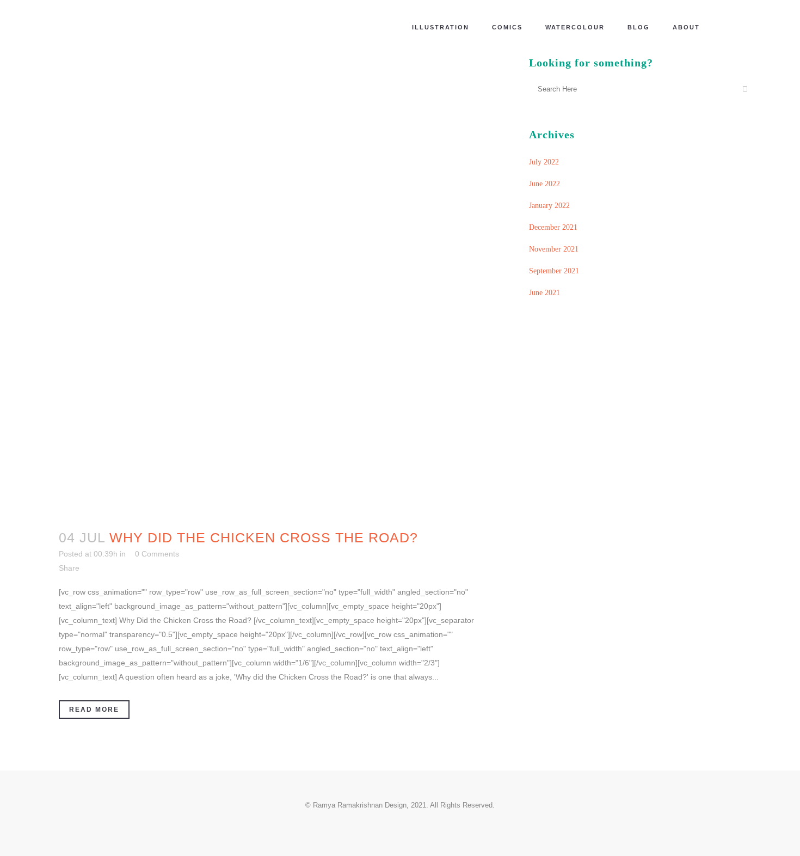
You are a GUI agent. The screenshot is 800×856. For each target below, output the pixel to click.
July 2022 (544, 162)
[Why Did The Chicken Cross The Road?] (276, 285)
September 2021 (554, 271)
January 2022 (549, 205)
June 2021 (544, 293)
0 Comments (157, 553)
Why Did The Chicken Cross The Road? (263, 537)
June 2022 (544, 184)
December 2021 (553, 227)
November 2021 (554, 249)
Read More (94, 709)
